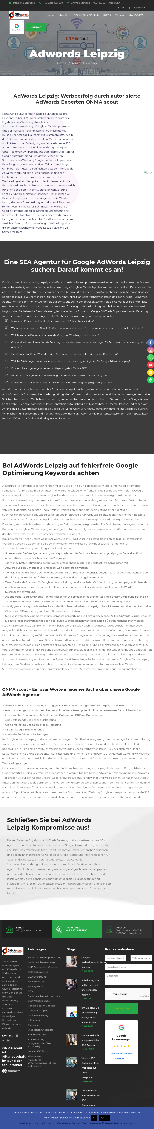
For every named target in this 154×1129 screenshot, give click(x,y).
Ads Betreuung (37, 1034)
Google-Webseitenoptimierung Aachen (94, 962)
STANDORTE (135, 15)
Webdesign (35, 1056)
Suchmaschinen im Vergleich (45, 996)
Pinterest (33, 1025)
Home (50, 15)
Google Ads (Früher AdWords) (39, 1045)
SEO (30, 991)
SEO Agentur (35, 986)
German (138, 7)
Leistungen (37, 949)
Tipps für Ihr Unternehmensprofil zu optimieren (42, 1062)
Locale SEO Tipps (38, 1051)
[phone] (150, 357)
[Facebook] (118, 7)
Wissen (119, 15)
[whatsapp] (150, 379)
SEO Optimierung (38, 971)
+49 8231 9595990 (53, 3)
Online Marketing (38, 1015)
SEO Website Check (39, 1000)
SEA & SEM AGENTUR (86, 15)
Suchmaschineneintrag (41, 962)
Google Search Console (41, 1005)
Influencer (34, 1020)
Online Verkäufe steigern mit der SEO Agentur (90, 1040)
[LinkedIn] (129, 7)
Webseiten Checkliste (41, 1029)
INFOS (107, 15)
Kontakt (36, 27)
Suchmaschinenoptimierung (44, 957)
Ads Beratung (36, 1039)
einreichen (121, 1008)
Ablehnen (105, 1118)
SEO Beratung (36, 981)
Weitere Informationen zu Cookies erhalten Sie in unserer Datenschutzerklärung (77, 1123)
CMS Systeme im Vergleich (43, 967)
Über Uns (63, 15)
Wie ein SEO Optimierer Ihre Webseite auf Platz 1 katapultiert (90, 1068)
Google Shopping (38, 1010)
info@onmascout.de (24, 3)
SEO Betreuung (37, 976)
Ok (94, 1118)
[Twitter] (123, 7)
